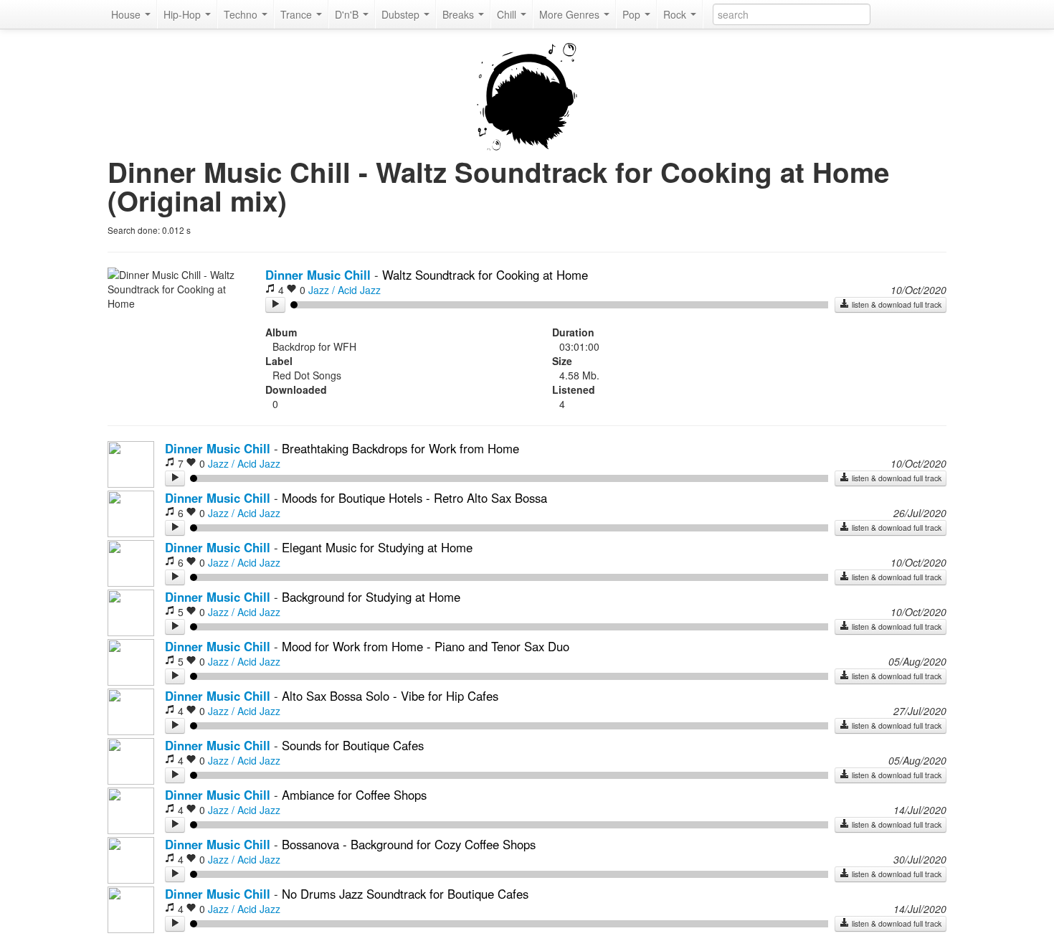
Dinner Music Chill (318, 274)
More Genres (570, 14)
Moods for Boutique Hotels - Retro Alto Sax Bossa (414, 497)
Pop (632, 14)
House (127, 14)
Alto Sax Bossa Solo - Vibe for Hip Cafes (390, 695)
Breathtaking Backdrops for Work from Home (400, 448)
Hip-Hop (183, 14)
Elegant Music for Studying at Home (377, 547)
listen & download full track (895, 304)
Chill (508, 14)
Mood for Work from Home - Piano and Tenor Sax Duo (425, 646)
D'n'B (348, 14)
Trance (297, 14)
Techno (242, 14)
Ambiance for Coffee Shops (354, 794)
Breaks (459, 14)
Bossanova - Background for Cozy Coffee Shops (409, 844)
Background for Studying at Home (371, 596)
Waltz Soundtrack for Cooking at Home (485, 274)
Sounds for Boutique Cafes (353, 745)
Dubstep (401, 14)
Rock (676, 14)
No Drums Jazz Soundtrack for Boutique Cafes (405, 893)
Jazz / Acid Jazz (344, 290)
